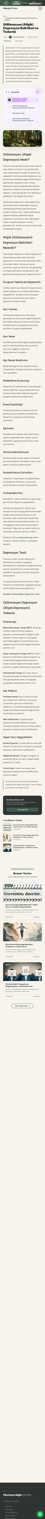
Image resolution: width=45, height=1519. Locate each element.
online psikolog (25, 537)
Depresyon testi (32, 594)
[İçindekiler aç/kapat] (37, 92)
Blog (4, 16)
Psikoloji (10, 8)
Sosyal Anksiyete (10, 1516)
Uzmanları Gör (22, 810)
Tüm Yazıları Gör (21, 1006)
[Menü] (40, 8)
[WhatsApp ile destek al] (40, 1514)
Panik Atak (8, 1506)
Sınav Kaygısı (9, 1509)
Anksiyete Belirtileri (11, 1512)
